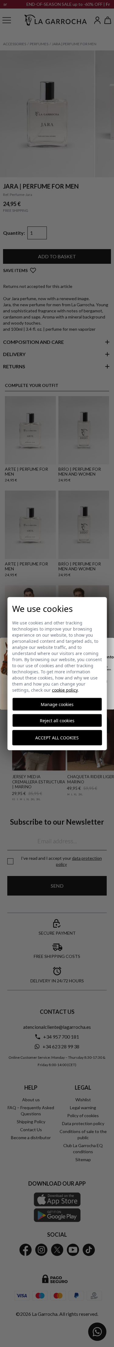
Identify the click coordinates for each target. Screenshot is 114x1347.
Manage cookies (57, 704)
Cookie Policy (65, 690)
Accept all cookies (57, 738)
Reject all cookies (57, 720)
